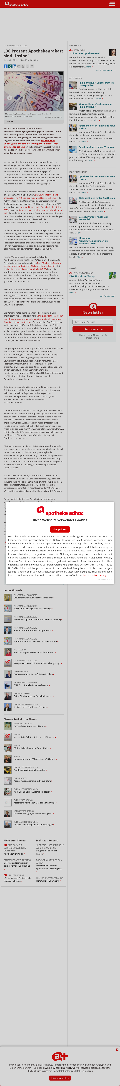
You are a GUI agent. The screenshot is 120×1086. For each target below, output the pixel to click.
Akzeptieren (60, 529)
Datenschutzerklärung (95, 575)
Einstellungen (104, 579)
